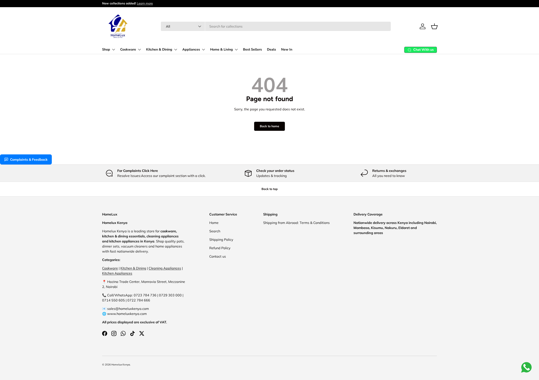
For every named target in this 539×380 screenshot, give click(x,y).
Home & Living (221, 49)
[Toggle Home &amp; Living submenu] (236, 49)
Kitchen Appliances (117, 273)
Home (214, 223)
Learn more (145, 3)
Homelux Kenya (120, 364)
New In (286, 49)
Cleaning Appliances (165, 268)
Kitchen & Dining (159, 49)
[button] (434, 26)
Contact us (217, 256)
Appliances (191, 49)
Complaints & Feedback (29, 159)
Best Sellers (252, 49)
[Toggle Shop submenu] (113, 49)
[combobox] (276, 26)
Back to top (269, 189)
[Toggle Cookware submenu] (139, 49)
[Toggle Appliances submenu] (203, 49)
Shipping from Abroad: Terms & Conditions (296, 223)
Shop (106, 49)
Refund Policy (220, 248)
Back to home (269, 126)
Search (214, 231)
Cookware (128, 49)
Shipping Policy (221, 239)
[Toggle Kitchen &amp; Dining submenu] (175, 49)
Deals (271, 49)
